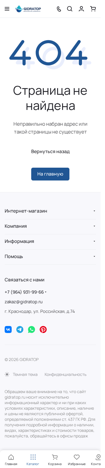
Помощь (14, 256)
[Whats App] (31, 329)
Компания (16, 226)
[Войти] (81, 9)
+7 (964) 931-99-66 (24, 292)
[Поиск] (70, 9)
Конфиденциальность (65, 374)
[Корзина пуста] (93, 9)
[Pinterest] (43, 329)
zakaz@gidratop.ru (24, 302)
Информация (19, 241)
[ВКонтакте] (8, 329)
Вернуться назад (50, 151)
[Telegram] (19, 329)
